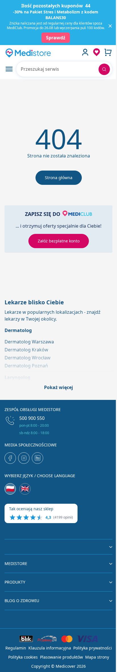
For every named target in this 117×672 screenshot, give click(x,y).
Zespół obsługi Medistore (33, 409)
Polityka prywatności (92, 648)
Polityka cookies (23, 657)
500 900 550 (32, 418)
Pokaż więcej (58, 387)
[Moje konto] (85, 52)
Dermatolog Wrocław (28, 358)
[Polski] (10, 489)
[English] (25, 489)
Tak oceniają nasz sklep (31, 508)
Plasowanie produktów (61, 657)
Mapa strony (97, 657)
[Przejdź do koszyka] (107, 52)
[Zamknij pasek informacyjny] (110, 26)
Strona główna (58, 177)
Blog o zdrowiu (22, 600)
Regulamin (15, 648)
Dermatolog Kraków (26, 350)
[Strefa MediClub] (96, 52)
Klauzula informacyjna (49, 648)
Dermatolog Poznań (26, 366)
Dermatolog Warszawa (29, 342)
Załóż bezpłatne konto (59, 241)
